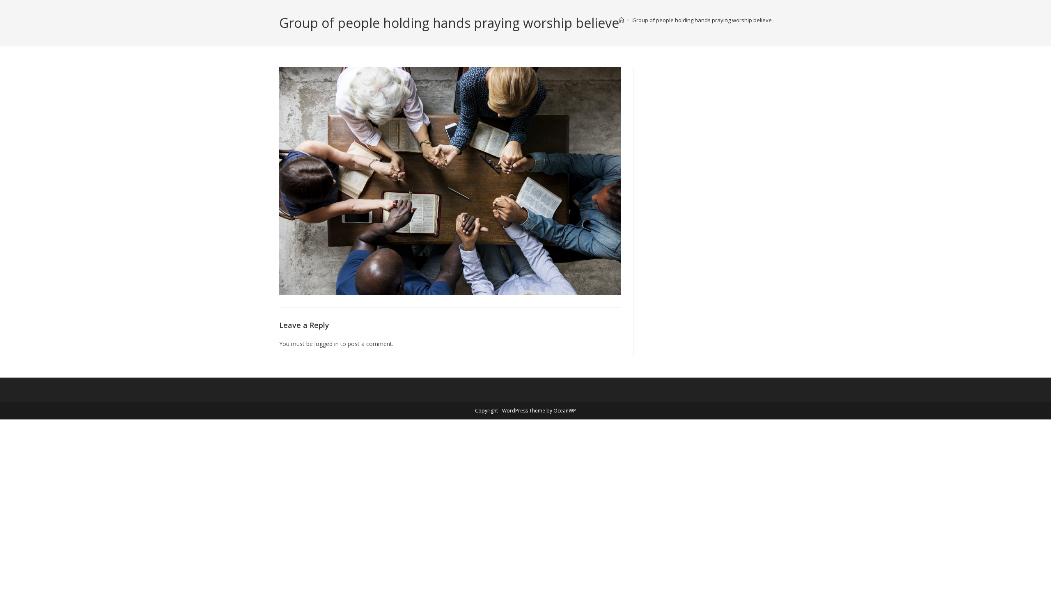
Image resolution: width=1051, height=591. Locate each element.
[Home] (621, 20)
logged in (326, 344)
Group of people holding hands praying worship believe (702, 20)
